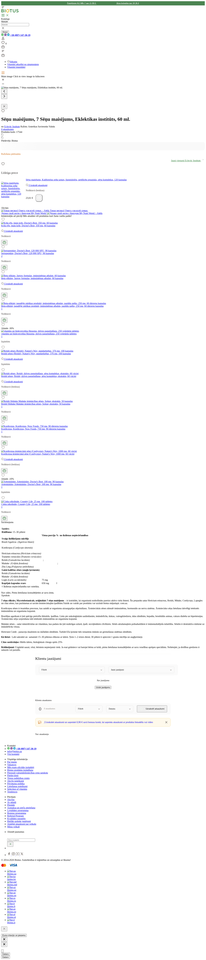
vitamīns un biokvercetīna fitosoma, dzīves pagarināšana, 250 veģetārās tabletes (39, 333)
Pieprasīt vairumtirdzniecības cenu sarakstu (27, 772)
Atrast (5, 32)
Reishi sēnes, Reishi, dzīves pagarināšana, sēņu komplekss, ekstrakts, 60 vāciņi (38, 376)
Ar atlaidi (11, 802)
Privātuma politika (16, 783)
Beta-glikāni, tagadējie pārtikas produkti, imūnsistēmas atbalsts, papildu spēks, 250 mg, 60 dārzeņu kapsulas (52, 306)
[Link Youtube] (18, 855)
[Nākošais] (4, 96)
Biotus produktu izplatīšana (20, 770)
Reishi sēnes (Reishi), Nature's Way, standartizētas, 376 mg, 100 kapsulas (36, 353)
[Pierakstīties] (10, 844)
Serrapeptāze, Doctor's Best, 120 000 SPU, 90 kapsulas (27, 253)
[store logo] (10, 12)
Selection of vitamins (17, 789)
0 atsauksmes (7, 129)
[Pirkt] (39, 198)
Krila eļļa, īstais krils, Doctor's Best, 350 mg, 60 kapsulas (28, 225)
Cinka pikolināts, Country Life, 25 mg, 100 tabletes (25, 504)
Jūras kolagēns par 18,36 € (127, 3)
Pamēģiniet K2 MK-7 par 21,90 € (82, 3)
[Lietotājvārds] (3, 39)
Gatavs (5, 954)
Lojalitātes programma (18, 810)
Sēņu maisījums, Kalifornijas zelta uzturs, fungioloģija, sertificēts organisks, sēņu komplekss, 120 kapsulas (76, 179)
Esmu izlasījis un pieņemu (13, 935)
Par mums (12, 762)
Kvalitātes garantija (16, 818)
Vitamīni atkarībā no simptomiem (23, 64)
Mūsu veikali (13, 826)
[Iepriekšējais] (4, 91)
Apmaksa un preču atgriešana (21, 807)
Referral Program (15, 816)
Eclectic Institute (12, 126)
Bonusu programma (16, 813)
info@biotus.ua (14, 751)
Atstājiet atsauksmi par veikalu (21, 824)
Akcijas (10, 799)
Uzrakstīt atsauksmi (37, 185)
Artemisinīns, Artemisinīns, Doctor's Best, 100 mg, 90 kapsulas (31, 484)
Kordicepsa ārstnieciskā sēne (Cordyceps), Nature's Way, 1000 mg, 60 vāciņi (37, 454)
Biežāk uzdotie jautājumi (19, 821)
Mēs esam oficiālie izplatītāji (20, 767)
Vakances (11, 764)
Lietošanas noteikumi (17, 786)
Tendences (12, 791)
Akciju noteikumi (15, 781)
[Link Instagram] (13, 855)
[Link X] (22, 855)
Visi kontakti (13, 754)
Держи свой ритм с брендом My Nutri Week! (24, 213)
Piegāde (11, 805)
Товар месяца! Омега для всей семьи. (68, 210)
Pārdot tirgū (12, 775)
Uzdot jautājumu (103, 687)
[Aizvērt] (4, 928)
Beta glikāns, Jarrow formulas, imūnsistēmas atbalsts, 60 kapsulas (32, 278)
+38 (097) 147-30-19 (20, 35)
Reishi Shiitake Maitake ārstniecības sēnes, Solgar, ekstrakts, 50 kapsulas (35, 404)
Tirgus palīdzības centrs (18, 778)
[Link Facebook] (9, 855)
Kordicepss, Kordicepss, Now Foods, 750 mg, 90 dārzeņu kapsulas (33, 429)
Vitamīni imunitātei (16, 67)
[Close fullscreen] (4, 106)
